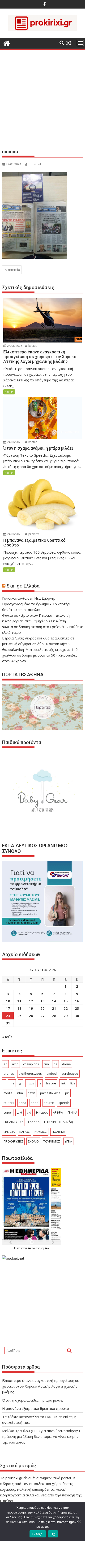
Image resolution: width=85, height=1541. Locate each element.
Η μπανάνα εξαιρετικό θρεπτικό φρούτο (35, 1408)
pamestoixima (50, 1093)
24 (8, 1015)
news (31, 1093)
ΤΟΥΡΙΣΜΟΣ (51, 1141)
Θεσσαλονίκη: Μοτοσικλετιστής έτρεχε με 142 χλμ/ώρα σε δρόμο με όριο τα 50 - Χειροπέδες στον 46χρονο (40, 655)
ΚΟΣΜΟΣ (40, 1131)
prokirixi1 (35, 164)
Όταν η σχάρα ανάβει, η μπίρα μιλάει (32, 1400)
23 (77, 1008)
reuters (9, 1103)
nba (20, 1093)
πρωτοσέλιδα (24, 1248)
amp (15, 1064)
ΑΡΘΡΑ (58, 1112)
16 (77, 1001)
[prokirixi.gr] (6, 43)
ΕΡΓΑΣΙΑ (9, 1131)
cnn (46, 1064)
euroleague (69, 1073)
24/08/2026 (14, 346)
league (51, 1083)
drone (66, 1064)
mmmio (14, 269)
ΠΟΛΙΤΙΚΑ (58, 1131)
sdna (22, 1103)
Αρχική (9, 391)
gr (20, 1083)
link (63, 1083)
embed (52, 1073)
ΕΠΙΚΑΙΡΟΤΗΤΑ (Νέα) (58, 1122)
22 (66, 1008)
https (30, 1083)
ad (5, 1064)
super (8, 1112)
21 (54, 1008)
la (40, 1083)
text (19, 1112)
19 (31, 1008)
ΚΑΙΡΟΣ (24, 1131)
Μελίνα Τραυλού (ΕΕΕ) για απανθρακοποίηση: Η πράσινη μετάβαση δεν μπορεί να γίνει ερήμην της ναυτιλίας (42, 1436)
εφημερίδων (42, 1248)
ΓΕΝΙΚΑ (72, 1112)
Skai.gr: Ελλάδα (23, 586)
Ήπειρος (42, 1112)
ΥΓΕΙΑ (68, 1141)
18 (19, 1008)
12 (31, 1001)
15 (66, 1001)
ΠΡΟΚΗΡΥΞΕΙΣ (13, 1141)
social (35, 1103)
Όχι (53, 1534)
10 (8, 1001)
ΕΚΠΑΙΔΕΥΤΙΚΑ (13, 1122)
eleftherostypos (30, 1073)
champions (31, 1064)
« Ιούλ (7, 1036)
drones (9, 1073)
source (49, 1103)
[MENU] (80, 43)
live (72, 1083)
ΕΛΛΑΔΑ (33, 1122)
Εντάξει (37, 1534)
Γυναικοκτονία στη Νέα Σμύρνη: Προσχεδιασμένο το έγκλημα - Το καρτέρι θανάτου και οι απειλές (36, 604)
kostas (32, 346)
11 (19, 1001)
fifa (11, 1083)
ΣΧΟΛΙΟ (33, 1141)
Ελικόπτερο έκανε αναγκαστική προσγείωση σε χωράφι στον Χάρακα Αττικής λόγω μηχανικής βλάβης (40, 1386)
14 (54, 1001)
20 (42, 1008)
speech (64, 1103)
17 (8, 1008)
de (55, 1064)
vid (29, 1112)
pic (67, 1093)
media (8, 1093)
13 (42, 1001)
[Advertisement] (42, 101)
